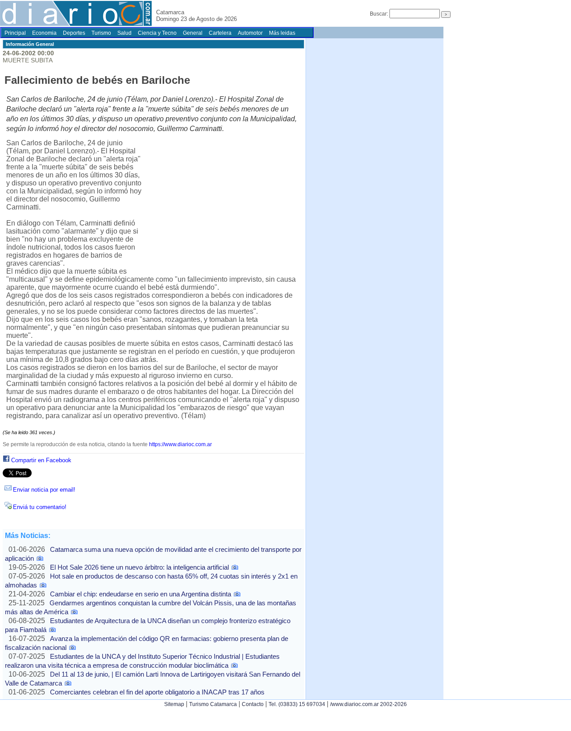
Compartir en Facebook (41, 460)
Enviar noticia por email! (44, 489)
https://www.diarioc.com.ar (180, 444)
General (193, 33)
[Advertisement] (222, 205)
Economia (44, 33)
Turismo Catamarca (213, 704)
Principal (15, 33)
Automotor (250, 33)
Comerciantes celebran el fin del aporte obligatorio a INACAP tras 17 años (157, 692)
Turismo (101, 33)
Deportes (74, 33)
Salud (124, 33)
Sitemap (174, 704)
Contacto (253, 704)
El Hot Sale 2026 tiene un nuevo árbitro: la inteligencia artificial (139, 567)
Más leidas (282, 33)
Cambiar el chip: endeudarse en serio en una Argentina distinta (140, 594)
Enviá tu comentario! (39, 507)
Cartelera (220, 33)
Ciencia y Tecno (157, 33)
